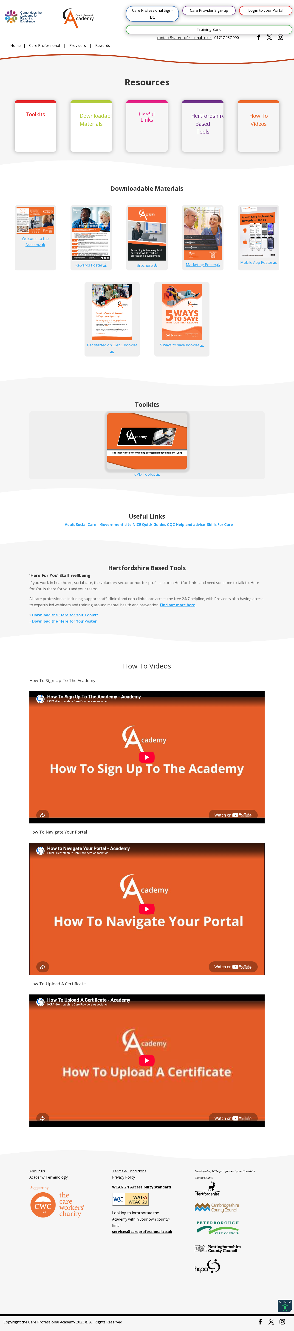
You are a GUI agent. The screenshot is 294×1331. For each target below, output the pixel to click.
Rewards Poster (89, 265)
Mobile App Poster (256, 262)
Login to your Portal (265, 10)
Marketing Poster (201, 264)
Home (15, 45)
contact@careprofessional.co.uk (184, 37)
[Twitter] (269, 37)
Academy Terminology (48, 1177)
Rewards (102, 45)
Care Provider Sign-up (209, 10)
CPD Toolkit (145, 474)
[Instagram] (280, 37)
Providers (77, 45)
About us (37, 1171)
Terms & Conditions (129, 1171)
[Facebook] (258, 37)
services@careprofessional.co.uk (142, 1231)
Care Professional (44, 45)
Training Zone (209, 29)
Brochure (145, 265)
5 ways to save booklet (180, 345)
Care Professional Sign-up (152, 13)
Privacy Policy (123, 1177)
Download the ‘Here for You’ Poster (64, 621)
